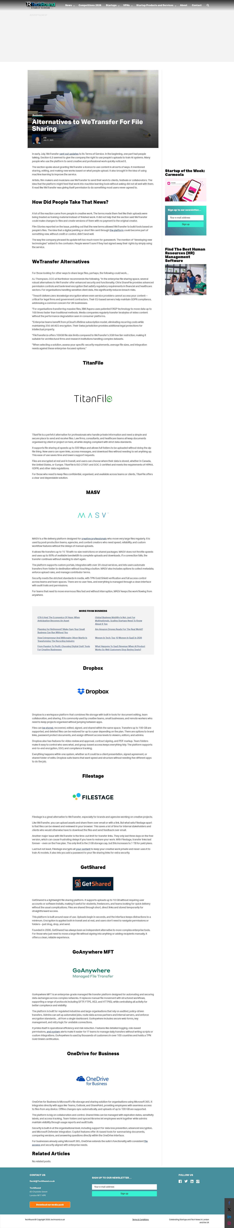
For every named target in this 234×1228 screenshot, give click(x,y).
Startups (111, 5)
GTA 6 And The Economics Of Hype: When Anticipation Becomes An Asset (59, 619)
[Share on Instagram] (229, 1223)
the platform (117, 230)
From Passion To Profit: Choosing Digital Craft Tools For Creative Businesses (64, 648)
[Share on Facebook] (229, 1203)
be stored (47, 728)
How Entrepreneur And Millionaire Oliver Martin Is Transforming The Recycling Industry (62, 639)
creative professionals (94, 539)
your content (83, 849)
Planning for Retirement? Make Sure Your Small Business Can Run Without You (61, 631)
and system (53, 1032)
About (183, 5)
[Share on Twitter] (229, 1210)
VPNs (126, 5)
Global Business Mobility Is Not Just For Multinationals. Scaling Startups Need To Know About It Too (118, 620)
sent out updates (69, 154)
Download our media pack (50, 1204)
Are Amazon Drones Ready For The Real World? (119, 629)
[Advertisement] (111, 38)
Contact (197, 5)
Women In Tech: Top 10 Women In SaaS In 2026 (118, 638)
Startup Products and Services (154, 5)
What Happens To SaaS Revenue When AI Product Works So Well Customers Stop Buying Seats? (120, 648)
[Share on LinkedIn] (229, 1216)
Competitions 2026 (90, 5)
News (68, 5)
